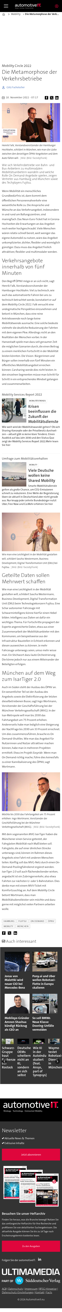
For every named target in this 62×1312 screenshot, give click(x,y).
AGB (4, 1289)
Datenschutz (15, 1289)
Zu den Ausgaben (31, 1246)
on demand (37, 921)
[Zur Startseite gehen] (28, 6)
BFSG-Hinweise (48, 1289)
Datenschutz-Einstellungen (18, 1292)
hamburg (9, 921)
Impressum (31, 1289)
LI (40, 1259)
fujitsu (22, 921)
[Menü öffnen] (6, 6)
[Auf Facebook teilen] (47, 98)
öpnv (51, 921)
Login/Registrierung (57, 6)
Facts (49, 1292)
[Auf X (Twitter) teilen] (52, 98)
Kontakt (39, 1292)
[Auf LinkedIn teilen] (57, 98)
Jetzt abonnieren (31, 1154)
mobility (8, 926)
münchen (23, 926)
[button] (4, 1061)
